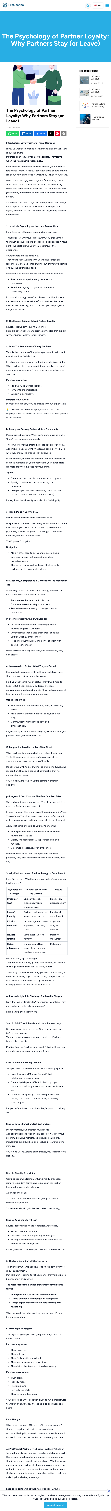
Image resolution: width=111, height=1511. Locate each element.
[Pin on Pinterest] (57, 133)
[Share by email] (63, 133)
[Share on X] (51, 133)
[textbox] (37, 818)
